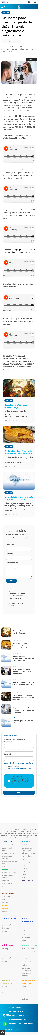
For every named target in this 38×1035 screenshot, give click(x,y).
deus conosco (7, 990)
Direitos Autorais (15, 1023)
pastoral (5, 899)
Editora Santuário (7, 982)
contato (4, 866)
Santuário (7, 841)
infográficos (26, 862)
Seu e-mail (10, 554)
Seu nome (10, 545)
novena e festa (8, 893)
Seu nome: (8, 745)
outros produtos (8, 996)
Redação (26, 841)
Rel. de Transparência (16, 1015)
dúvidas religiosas (28, 853)
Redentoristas (29, 945)
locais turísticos (7, 884)
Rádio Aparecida (27, 920)
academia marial (8, 845)
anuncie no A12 (28, 880)
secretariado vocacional (26, 974)
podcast (25, 931)
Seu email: (8, 754)
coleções (25, 990)
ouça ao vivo (26, 928)
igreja (24, 859)
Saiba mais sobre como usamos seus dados (18, 763)
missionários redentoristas (27, 958)
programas (26, 937)
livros (4, 993)
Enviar (11, 581)
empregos (5, 949)
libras (24, 865)
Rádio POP (7, 945)
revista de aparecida (6, 906)
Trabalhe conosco (15, 1007)
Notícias (6, 13)
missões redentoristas (30, 962)
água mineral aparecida (7, 849)
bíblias (4, 987)
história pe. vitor (28, 949)
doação (5, 869)
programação (7, 925)
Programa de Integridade (17, 1019)
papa (24, 874)
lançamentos (26, 993)
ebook (24, 996)
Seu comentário (12, 563)
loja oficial (5, 887)
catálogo (25, 999)
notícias (5, 890)
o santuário (6, 896)
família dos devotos (9, 873)
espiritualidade (27, 856)
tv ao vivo (5, 928)
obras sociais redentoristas (27, 969)
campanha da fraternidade (27, 849)
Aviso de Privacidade (16, 1011)
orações (25, 871)
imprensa (5, 881)
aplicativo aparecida (29, 845)
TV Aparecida (9, 918)
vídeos (4, 911)
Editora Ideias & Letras (29, 982)
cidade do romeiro (8, 853)
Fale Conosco (28, 1023)
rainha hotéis (7, 902)
